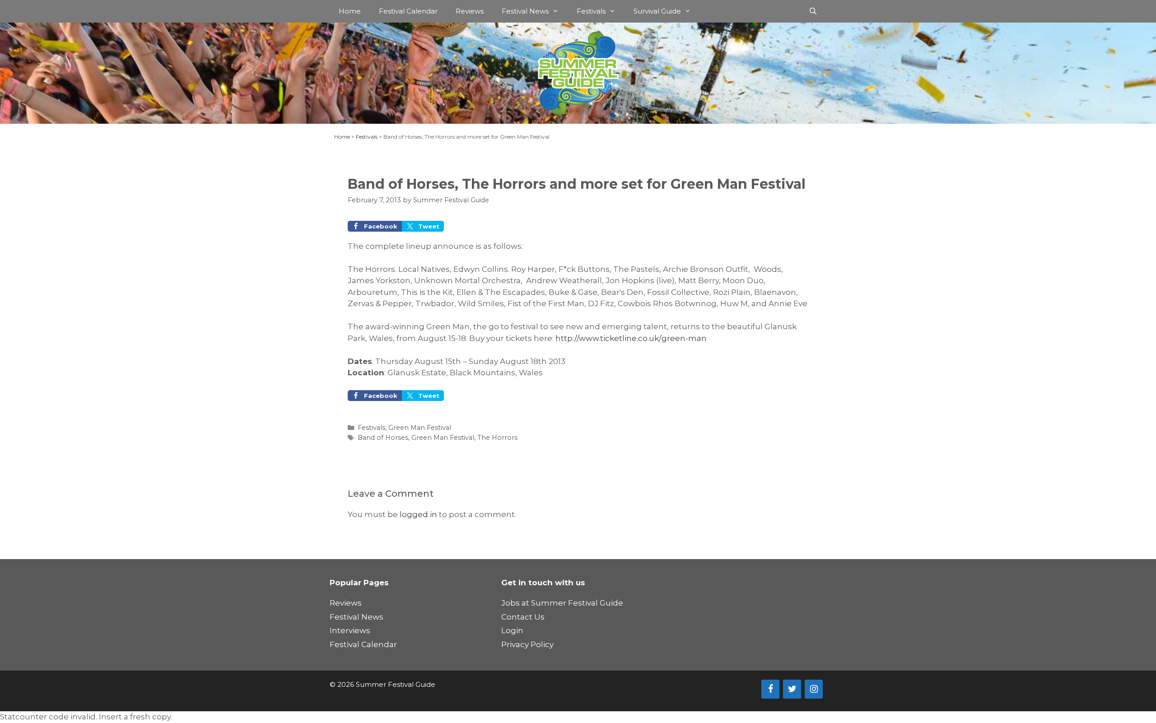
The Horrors (497, 438)
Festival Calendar (408, 11)
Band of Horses (383, 438)
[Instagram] (814, 689)
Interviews (350, 630)
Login (512, 630)
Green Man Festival (419, 428)
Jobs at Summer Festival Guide (562, 602)
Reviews (470, 11)
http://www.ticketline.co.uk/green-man (631, 338)
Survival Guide (657, 11)
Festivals (591, 11)
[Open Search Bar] (813, 11)
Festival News (525, 11)
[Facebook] (770, 689)
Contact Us (523, 616)
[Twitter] (792, 689)
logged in (418, 514)
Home (350, 11)
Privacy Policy (527, 644)
